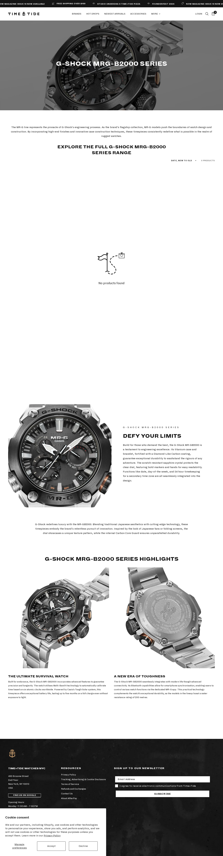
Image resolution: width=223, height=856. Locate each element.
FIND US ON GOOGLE (24, 795)
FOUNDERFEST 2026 (153, 4)
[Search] (207, 13)
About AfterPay (69, 798)
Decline (83, 846)
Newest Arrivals (114, 14)
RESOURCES (71, 768)
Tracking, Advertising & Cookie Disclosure (83, 779)
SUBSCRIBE (162, 793)
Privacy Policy (52, 835)
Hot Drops (92, 14)
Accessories (138, 14)
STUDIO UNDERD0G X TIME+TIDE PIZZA (108, 4)
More (154, 14)
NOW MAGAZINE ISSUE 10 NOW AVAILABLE (199, 4)
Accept (51, 846)
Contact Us (67, 793)
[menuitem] (76, 13)
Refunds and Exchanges (73, 789)
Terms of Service (70, 784)
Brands (76, 14)
